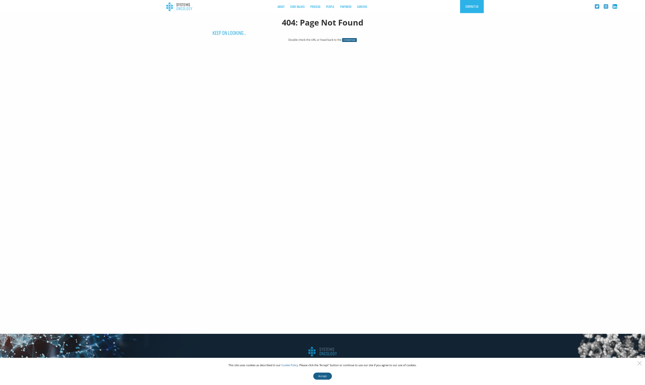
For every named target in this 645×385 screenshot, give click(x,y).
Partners (345, 6)
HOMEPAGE (349, 39)
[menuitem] (281, 6)
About (281, 6)
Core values (297, 6)
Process (315, 6)
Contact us (471, 6)
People (330, 6)
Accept (322, 376)
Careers (362, 6)
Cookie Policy (289, 365)
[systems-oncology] (179, 6)
